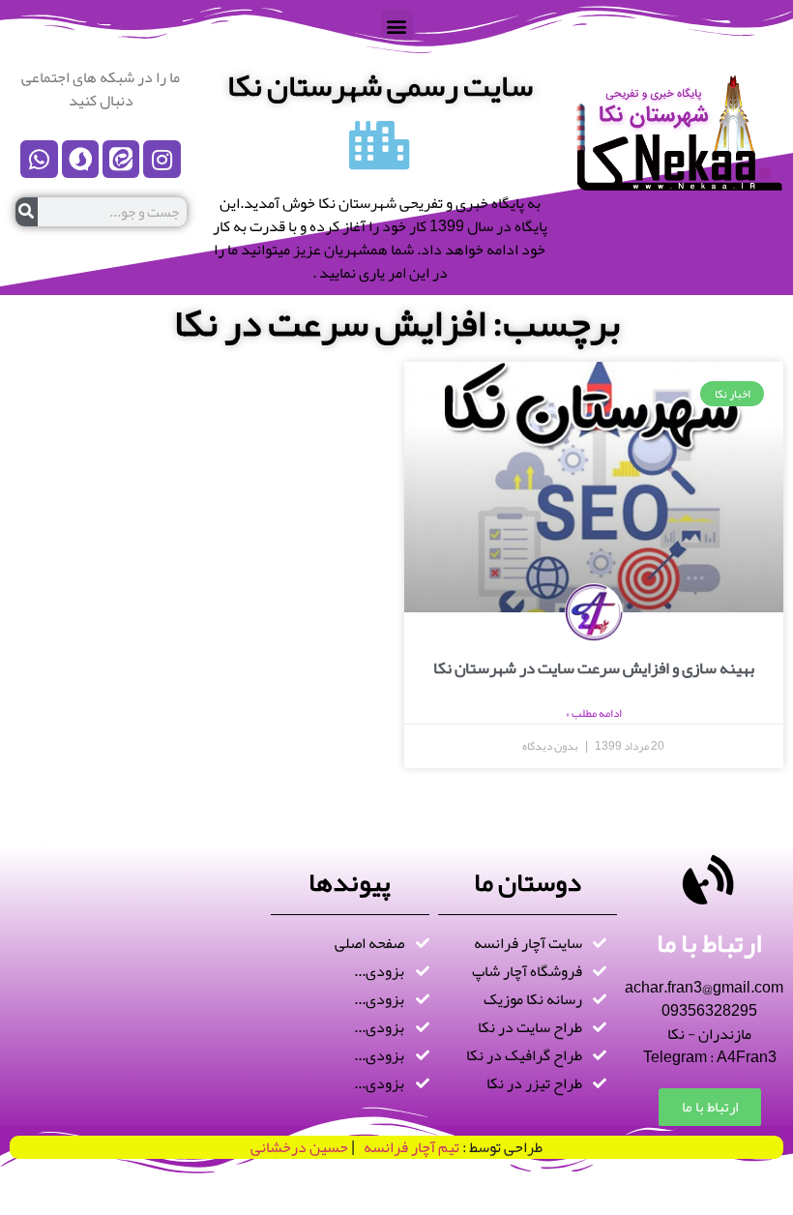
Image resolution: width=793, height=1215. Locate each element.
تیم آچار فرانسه (407, 1147)
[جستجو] (26, 211)
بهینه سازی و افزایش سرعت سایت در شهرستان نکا (593, 667)
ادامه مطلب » (594, 713)
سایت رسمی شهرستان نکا (380, 85)
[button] (397, 26)
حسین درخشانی (299, 1147)
